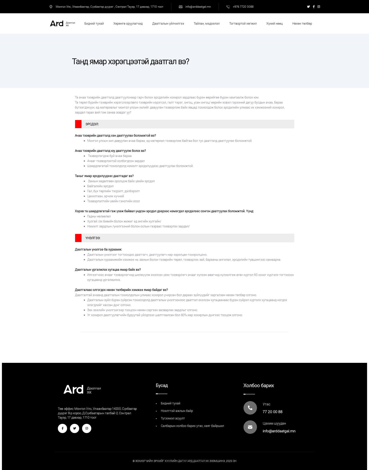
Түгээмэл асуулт (173, 418)
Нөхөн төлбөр (302, 23)
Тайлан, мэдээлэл (207, 23)
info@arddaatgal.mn (198, 6)
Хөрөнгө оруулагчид (128, 23)
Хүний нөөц (274, 23)
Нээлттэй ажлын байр (177, 411)
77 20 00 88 (273, 411)
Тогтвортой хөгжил (243, 23)
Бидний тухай (94, 23)
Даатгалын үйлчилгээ (168, 23)
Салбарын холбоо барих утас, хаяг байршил (192, 426)
